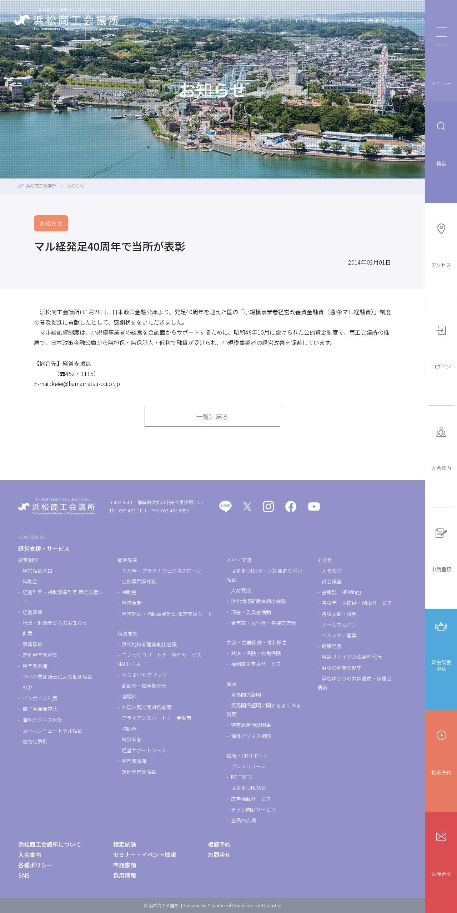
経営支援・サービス (182, 19)
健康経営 (332, 645)
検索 (441, 163)
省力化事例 (34, 741)
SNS (24, 875)
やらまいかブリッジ (144, 674)
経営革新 (32, 612)
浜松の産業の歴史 (342, 667)
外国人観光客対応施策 (147, 707)
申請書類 (441, 569)
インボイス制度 (39, 698)
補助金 (29, 581)
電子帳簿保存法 (39, 708)
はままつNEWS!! (248, 787)
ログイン (441, 366)
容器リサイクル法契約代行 (352, 656)
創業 (27, 633)
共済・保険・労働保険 (256, 653)
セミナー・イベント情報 (296, 19)
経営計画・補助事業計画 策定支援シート (167, 613)
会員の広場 (243, 820)
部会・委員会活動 (251, 612)
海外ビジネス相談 (42, 719)
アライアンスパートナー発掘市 (156, 717)
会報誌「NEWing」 (343, 592)
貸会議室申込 (441, 665)
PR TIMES (241, 777)
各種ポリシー (35, 865)
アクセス (441, 265)
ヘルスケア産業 (339, 635)
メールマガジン (339, 624)
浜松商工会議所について (376, 19)
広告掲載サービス (251, 798)
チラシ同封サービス (253, 809)
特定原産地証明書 (251, 724)
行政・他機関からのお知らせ (54, 622)
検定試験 (236, 19)
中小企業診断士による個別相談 (57, 676)
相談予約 (441, 772)
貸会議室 (332, 581)
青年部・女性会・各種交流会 (263, 622)
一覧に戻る (212, 416)
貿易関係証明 (246, 694)
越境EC (130, 696)
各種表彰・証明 (339, 613)
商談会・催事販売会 (144, 685)
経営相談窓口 (37, 570)
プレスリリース (248, 766)
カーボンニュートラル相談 (52, 730)
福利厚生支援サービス (256, 663)
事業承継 (32, 644)
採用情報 (124, 875)
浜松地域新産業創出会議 (149, 644)
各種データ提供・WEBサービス (357, 602)
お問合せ (441, 873)
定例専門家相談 (39, 654)
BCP (27, 687)
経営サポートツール (144, 750)
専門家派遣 (34, 665)
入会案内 (441, 467)
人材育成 (241, 590)
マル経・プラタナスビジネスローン (161, 570)
